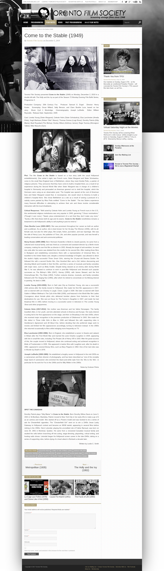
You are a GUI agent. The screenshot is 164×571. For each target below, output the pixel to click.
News (60, 22)
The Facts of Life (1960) (85, 497)
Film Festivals (90, 2)
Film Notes (50, 22)
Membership (113, 2)
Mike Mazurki (30, 456)
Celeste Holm (44, 450)
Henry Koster (62, 453)
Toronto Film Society (35, 41)
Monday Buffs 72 (44, 456)
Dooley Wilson (80, 450)
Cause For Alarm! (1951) (60, 497)
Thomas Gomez (81, 456)
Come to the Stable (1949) (62, 450)
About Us (102, 2)
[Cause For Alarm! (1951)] (62, 494)
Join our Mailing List (31, 2)
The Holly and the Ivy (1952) (85, 469)
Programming (37, 22)
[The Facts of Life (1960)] (87, 494)
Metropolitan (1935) (36, 467)
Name (26, 530)
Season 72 (70, 456)
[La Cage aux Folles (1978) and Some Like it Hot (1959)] (36, 494)
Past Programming (73, 22)
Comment (28, 513)
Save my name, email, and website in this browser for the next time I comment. (49, 551)
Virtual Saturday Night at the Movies (121, 127)
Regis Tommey (58, 456)
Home (25, 22)
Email (26, 536)
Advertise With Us (75, 2)
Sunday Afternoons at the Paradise (124, 147)
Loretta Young (90, 453)
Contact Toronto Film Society (54, 2)
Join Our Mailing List (123, 155)
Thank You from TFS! (114, 76)
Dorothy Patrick (32, 453)
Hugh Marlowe (76, 453)
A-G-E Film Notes (92, 22)
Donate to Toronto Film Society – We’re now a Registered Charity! (127, 165)
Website (27, 542)
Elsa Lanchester (48, 453)
